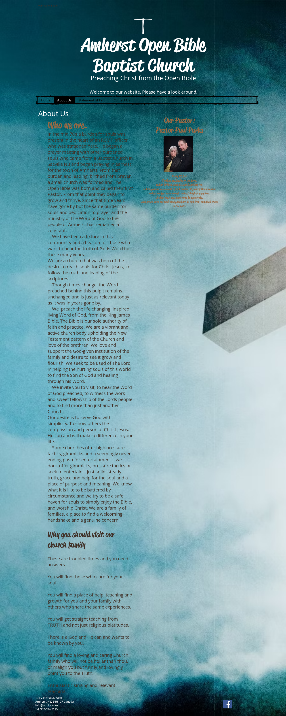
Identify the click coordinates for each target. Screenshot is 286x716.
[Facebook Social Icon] (227, 704)
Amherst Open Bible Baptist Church (143, 54)
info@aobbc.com (46, 705)
